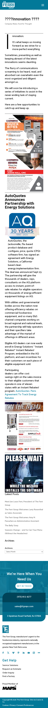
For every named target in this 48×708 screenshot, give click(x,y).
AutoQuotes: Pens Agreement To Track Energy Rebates (20, 394)
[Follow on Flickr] (39, 653)
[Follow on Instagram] (34, 653)
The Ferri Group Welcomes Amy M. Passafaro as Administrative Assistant (22, 519)
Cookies (5, 705)
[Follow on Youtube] (29, 653)
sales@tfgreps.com (24, 606)
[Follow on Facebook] (3, 653)
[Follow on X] (8, 653)
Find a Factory (8, 676)
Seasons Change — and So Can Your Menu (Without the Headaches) (23, 531)
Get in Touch (24, 586)
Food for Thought (25, 24)
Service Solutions (10, 665)
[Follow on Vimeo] (13, 653)
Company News (11, 24)
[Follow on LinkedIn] (24, 653)
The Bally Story (11, 525)
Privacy (13, 705)
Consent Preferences (25, 705)
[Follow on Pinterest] (18, 653)
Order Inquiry (8, 672)
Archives (9, 548)
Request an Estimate (11, 669)
